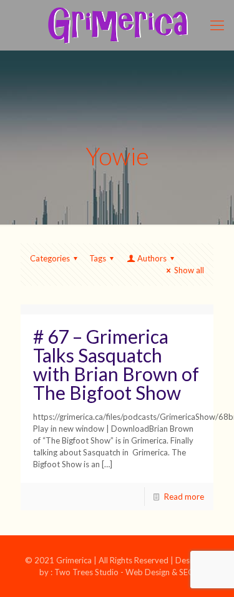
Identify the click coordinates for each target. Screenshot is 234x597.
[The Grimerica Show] (117, 25)
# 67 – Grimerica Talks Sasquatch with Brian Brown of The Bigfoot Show (116, 364)
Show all (189, 270)
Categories (50, 258)
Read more (184, 497)
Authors (152, 258)
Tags (97, 258)
